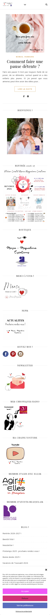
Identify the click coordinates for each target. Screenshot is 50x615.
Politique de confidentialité (24, 611)
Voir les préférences (25, 605)
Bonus (19, 57)
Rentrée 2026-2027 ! (12, 533)
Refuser (25, 598)
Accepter (25, 591)
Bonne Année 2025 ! (11, 557)
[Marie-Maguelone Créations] (8, 4)
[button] (46, 569)
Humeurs (29, 57)
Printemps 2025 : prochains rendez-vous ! (21, 551)
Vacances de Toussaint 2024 (15, 563)
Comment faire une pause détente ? (25, 64)
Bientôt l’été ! (8, 539)
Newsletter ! (8, 545)
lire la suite (25, 89)
